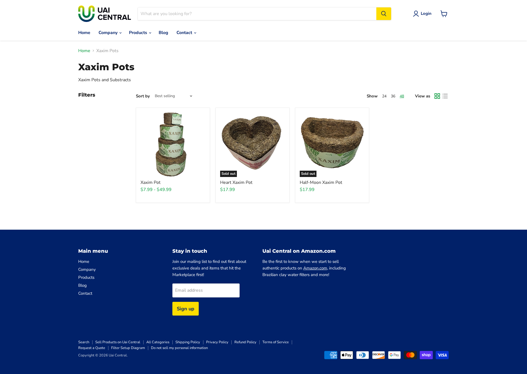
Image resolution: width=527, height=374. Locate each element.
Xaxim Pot (151, 182)
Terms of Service (275, 342)
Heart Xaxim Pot (236, 182)
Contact (184, 33)
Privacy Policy (217, 342)
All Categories (157, 342)
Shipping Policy (187, 342)
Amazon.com (315, 268)
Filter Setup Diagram (128, 347)
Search (83, 342)
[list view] (445, 96)
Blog (163, 33)
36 (393, 96)
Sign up (185, 308)
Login (426, 13)
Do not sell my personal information (179, 347)
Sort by (143, 96)
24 (384, 96)
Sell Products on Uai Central (117, 342)
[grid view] (437, 96)
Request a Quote (91, 347)
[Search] (383, 13)
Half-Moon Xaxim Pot (321, 182)
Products (138, 33)
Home (84, 33)
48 (402, 96)
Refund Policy (245, 342)
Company (109, 33)
